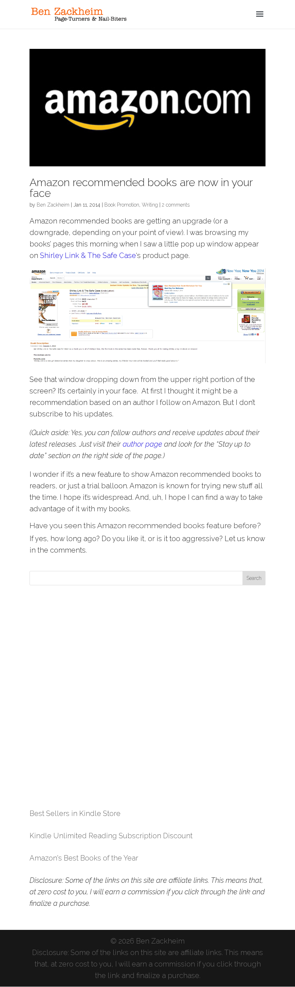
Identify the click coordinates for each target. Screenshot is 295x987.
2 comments (176, 205)
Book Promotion (121, 205)
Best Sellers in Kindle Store (75, 813)
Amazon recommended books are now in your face (141, 187)
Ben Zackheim (53, 205)
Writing (150, 205)
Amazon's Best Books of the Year (84, 858)
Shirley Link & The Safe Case (88, 255)
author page (142, 444)
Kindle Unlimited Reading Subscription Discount (111, 835)
